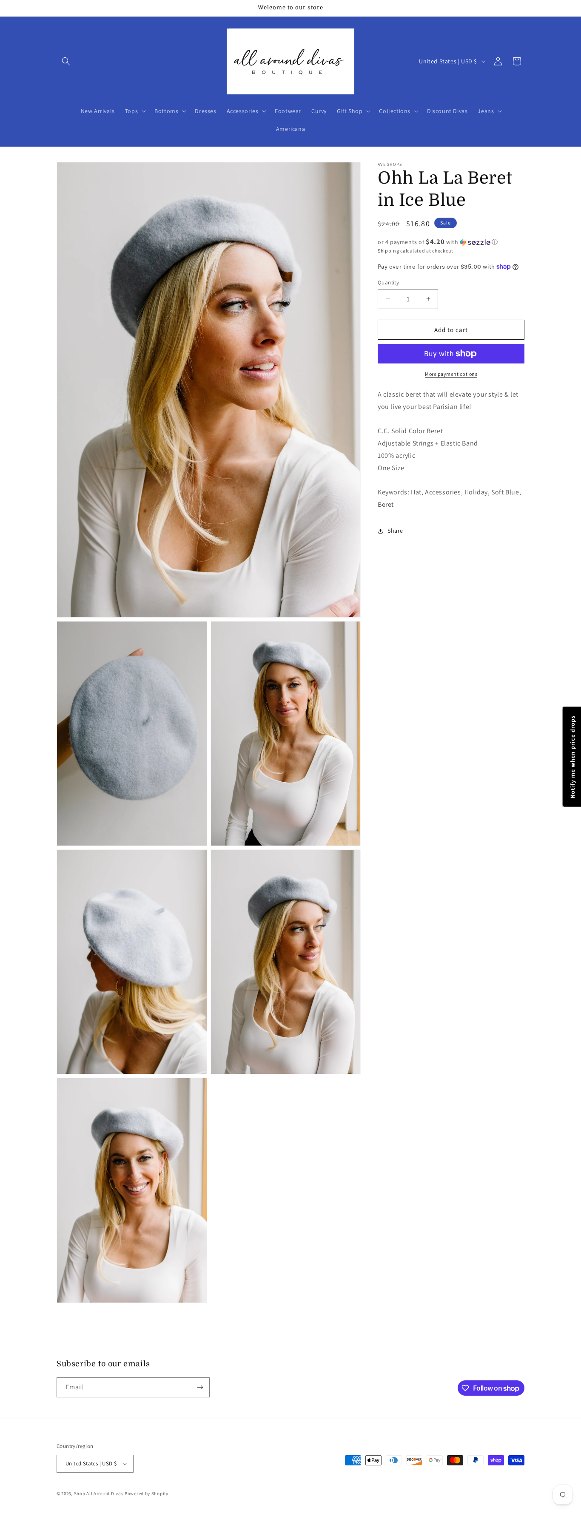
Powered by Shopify (146, 1493)
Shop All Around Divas (99, 1493)
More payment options (451, 374)
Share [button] (395, 530)
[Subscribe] (200, 1387)
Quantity (388, 282)
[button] (66, 61)
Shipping (388, 250)
